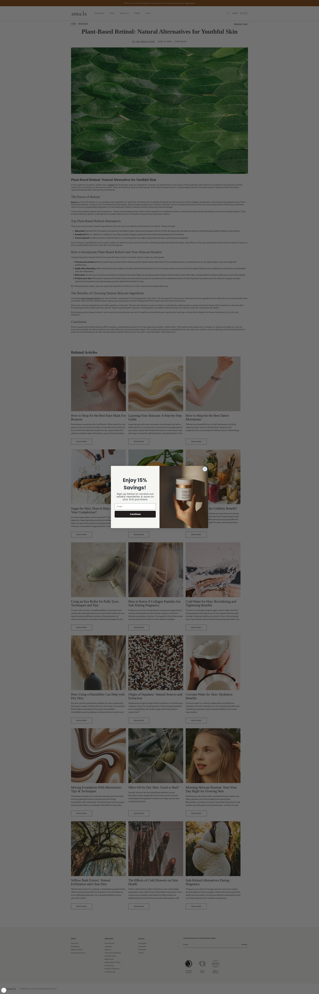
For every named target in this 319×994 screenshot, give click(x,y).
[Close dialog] (205, 469)
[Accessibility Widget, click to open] (3, 990)
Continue (135, 514)
